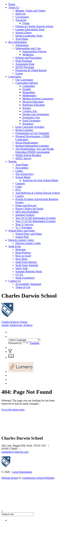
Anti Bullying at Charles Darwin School (37, 192)
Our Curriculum (24, 79)
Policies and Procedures (28, 57)
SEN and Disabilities (26, 211)
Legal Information (22, 471)
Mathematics (29, 95)
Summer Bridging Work (28, 271)
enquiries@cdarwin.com (14, 451)
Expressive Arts (31, 117)
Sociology (28, 123)
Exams (19, 73)
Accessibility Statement (28, 284)
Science (26, 108)
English (26, 89)
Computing (28, 86)
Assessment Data (24, 64)
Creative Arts (29, 111)
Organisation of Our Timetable (32, 133)
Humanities (28, 92)
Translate (34, 343)
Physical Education (33, 101)
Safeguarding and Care (28, 48)
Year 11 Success (24, 224)
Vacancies (20, 20)
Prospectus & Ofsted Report (30, 70)
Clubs (18, 186)
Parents (12, 161)
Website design (9, 477)
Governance (22, 16)
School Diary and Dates (21, 230)
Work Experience (25, 277)
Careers (19, 196)
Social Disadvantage (26, 142)
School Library (23, 32)
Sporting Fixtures (24, 214)
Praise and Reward (25, 205)
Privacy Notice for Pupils (29, 208)
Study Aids (21, 268)
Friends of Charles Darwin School (34, 26)
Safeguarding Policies (34, 51)
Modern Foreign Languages (37, 98)
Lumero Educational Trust (29, 29)
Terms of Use (22, 287)
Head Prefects (23, 252)
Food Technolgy (31, 120)
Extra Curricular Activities (29, 126)
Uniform (20, 183)
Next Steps (21, 258)
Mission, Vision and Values (30, 10)
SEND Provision (24, 67)
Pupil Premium (23, 60)
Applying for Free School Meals (40, 180)
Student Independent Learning (32, 145)
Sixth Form (14, 246)
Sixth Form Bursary (26, 262)
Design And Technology (36, 114)
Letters (19, 170)
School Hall (22, 236)
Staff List (20, 13)
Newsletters (21, 167)
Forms (25, 23)
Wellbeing (28, 54)
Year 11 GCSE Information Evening (35, 221)
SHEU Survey (23, 158)
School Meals (22, 177)
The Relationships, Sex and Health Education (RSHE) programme (34, 150)
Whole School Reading (28, 155)
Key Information (17, 42)
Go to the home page (12, 409)
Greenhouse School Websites (38, 477)
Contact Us (14, 280)
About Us (13, 7)
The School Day (24, 174)
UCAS (19, 274)
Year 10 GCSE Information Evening (35, 218)
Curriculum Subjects (26, 82)
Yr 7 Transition (23, 227)
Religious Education (33, 104)
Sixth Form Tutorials (26, 265)
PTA (18, 189)
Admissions (21, 45)
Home (11, 4)
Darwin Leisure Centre (21, 240)
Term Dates (21, 38)
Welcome (20, 249)
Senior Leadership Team (28, 35)
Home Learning (24, 130)
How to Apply (23, 255)
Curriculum (14, 76)
